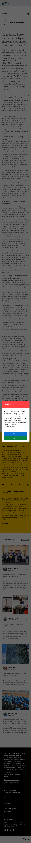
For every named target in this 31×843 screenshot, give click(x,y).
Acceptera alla (15, 438)
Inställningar (15, 433)
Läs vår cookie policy (9, 426)
